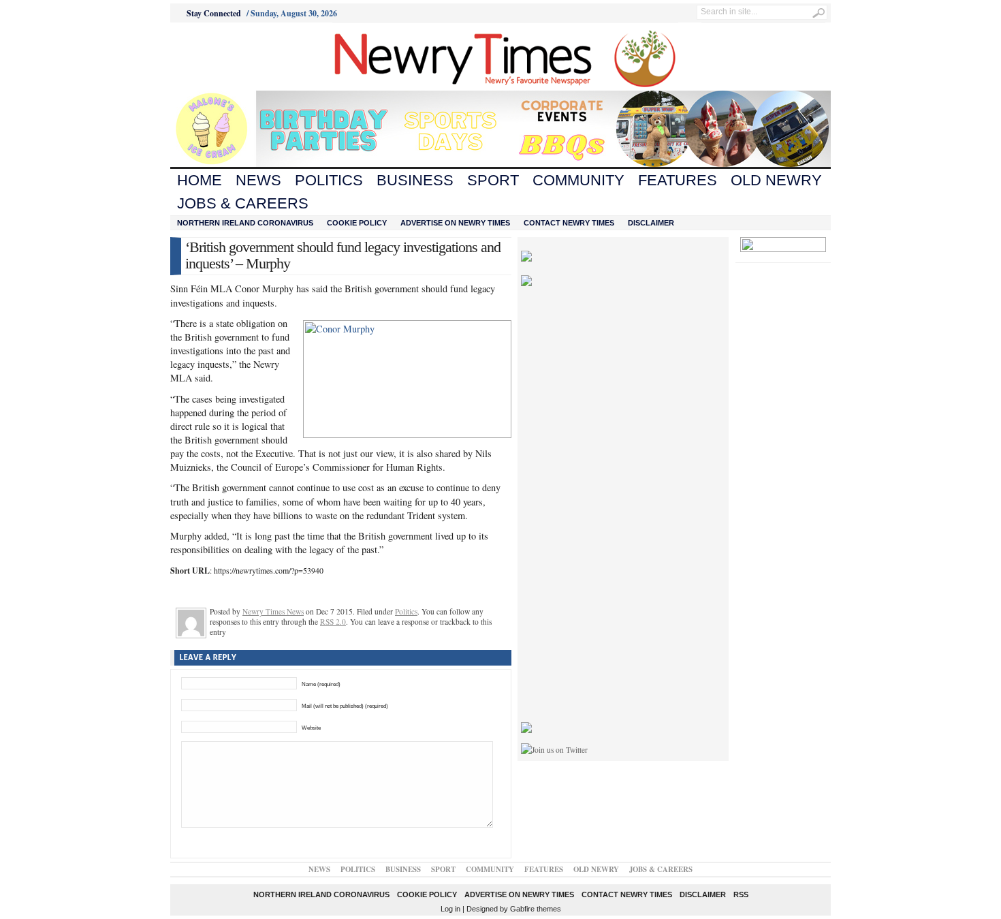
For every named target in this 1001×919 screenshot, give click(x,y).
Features (677, 180)
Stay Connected (214, 13)
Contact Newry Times (569, 223)
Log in (450, 909)
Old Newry (776, 180)
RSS (740, 894)
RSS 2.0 (333, 622)
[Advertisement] (245, 56)
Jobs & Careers (242, 203)
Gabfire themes (535, 909)
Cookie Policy (357, 223)
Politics (329, 180)
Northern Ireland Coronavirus (245, 223)
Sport (493, 180)
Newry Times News (273, 611)
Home (199, 180)
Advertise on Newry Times (455, 223)
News (258, 180)
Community (578, 180)
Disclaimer (651, 223)
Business (415, 180)
